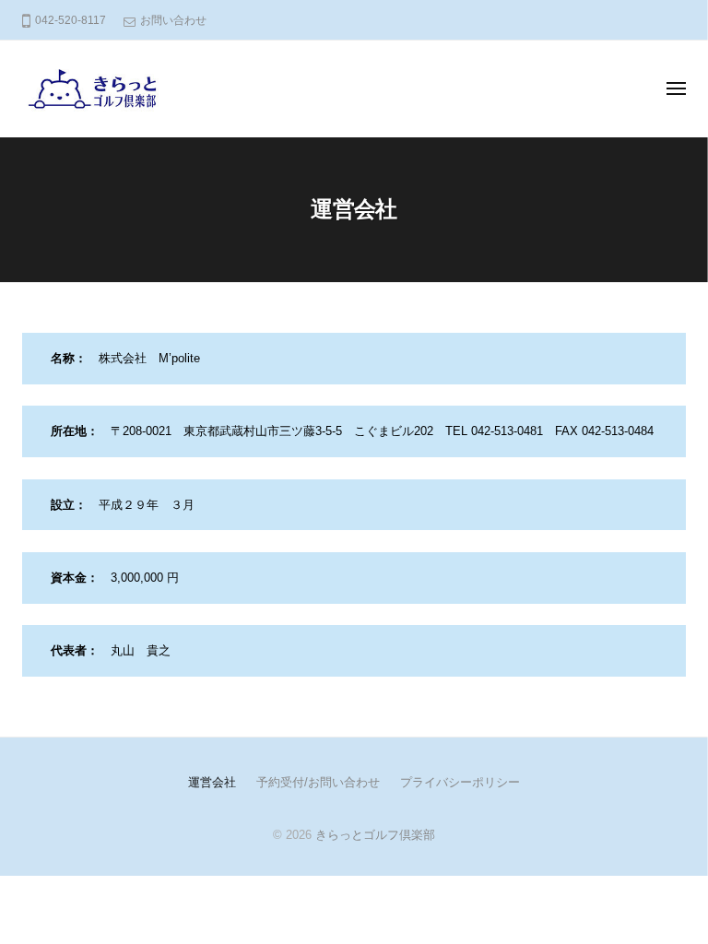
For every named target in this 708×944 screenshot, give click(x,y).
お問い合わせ (173, 20)
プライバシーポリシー (460, 782)
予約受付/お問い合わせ (318, 782)
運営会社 (212, 782)
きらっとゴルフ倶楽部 (375, 835)
